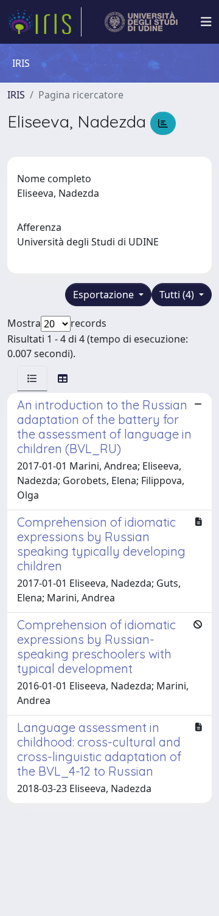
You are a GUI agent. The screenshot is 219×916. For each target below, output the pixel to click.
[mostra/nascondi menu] (206, 22)
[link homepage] (44, 21)
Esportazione (104, 294)
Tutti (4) (177, 294)
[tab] (32, 378)
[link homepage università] (141, 21)
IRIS (16, 94)
